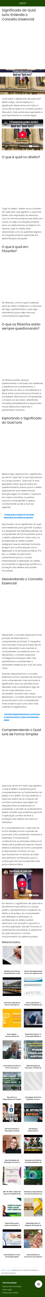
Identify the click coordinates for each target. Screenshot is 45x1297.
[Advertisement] (22, 44)
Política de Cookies (10, 1293)
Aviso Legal (7, 1289)
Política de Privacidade (11, 1286)
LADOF (22, 3)
